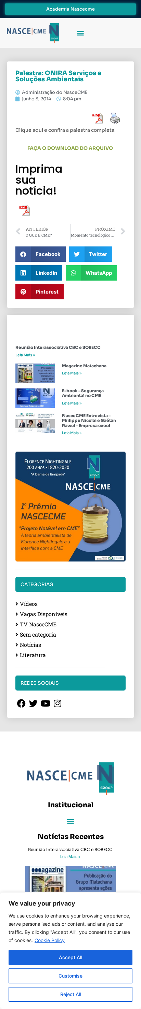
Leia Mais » (25, 355)
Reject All (70, 994)
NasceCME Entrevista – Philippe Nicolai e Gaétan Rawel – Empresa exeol (89, 420)
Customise (70, 976)
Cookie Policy (50, 940)
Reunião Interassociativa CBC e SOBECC (58, 347)
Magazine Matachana (84, 365)
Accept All (70, 957)
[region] (70, 950)
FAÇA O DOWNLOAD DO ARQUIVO (70, 148)
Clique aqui (29, 130)
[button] (80, 33)
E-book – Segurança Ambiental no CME (83, 393)
